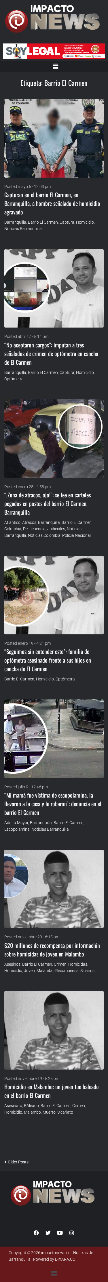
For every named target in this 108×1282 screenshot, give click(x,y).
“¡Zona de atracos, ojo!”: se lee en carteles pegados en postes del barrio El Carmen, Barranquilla (47, 503)
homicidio (85, 222)
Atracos (29, 522)
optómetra (14, 378)
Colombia (12, 528)
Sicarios (87, 970)
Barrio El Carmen (43, 222)
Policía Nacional (76, 535)
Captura (67, 222)
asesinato (13, 1105)
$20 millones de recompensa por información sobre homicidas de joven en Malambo (52, 949)
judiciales (56, 528)
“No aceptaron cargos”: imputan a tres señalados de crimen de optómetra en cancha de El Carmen (51, 353)
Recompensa (67, 970)
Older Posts (16, 1162)
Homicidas (77, 964)
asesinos (12, 964)
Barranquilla (15, 222)
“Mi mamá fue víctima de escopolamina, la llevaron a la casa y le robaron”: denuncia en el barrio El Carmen (52, 804)
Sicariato (65, 1112)
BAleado (31, 1105)
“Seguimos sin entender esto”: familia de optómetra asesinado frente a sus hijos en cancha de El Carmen (47, 660)
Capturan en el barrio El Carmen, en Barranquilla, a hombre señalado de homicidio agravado (52, 203)
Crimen (60, 964)
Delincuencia (34, 528)
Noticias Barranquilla (23, 228)
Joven (29, 970)
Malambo (45, 970)
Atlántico (12, 522)
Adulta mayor (16, 822)
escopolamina (17, 829)
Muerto (49, 1112)
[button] (55, 66)
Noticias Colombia (44, 535)
